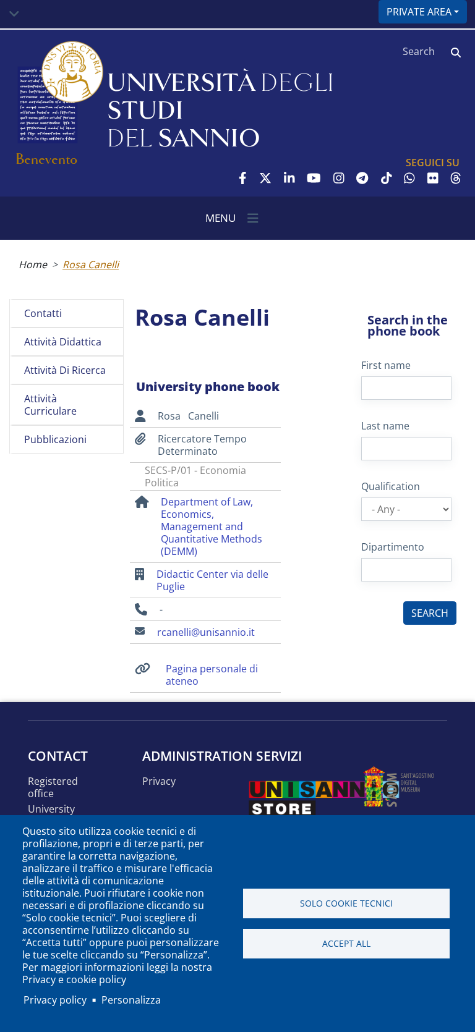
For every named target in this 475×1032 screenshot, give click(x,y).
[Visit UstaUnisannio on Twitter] (265, 178)
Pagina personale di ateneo (212, 674)
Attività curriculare (50, 405)
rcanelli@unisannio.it (206, 632)
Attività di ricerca (65, 370)
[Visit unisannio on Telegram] (362, 178)
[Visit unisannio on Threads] (455, 178)
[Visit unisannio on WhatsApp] (409, 178)
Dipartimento (392, 547)
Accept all (346, 943)
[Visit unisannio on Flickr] (433, 178)
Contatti (43, 313)
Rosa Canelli (90, 264)
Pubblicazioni (55, 439)
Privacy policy (55, 1000)
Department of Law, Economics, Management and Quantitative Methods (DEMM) (211, 526)
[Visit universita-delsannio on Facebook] (243, 178)
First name (386, 365)
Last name (385, 426)
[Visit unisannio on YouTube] (314, 178)
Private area (419, 12)
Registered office (53, 787)
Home (33, 264)
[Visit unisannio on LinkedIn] (289, 178)
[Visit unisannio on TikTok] (386, 178)
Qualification (390, 486)
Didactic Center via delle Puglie (212, 580)
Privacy (159, 781)
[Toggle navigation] (14, 14)
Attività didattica (62, 342)
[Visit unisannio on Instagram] (338, 178)
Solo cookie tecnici (346, 903)
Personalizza (131, 1000)
